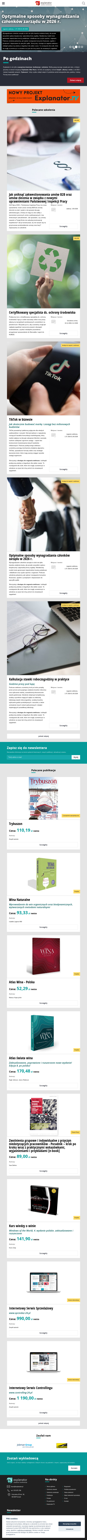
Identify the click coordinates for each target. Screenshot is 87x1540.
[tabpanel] (43, 29)
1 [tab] (70, 47)
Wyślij (76, 757)
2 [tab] (73, 47)
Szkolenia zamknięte (53, 1492)
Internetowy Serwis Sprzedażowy (31, 1308)
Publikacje (50, 1495)
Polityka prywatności (70, 1489)
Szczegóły (63, 226)
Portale (49, 1498)
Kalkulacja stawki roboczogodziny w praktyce (39, 679)
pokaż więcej (43, 736)
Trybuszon (15, 823)
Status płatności (68, 1492)
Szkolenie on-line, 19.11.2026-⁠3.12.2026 (71, 322)
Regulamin (67, 1486)
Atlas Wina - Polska (22, 982)
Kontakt (74, 1468)
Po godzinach (17, 58)
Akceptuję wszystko (69, 1524)
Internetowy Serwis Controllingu (30, 1387)
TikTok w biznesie (20, 419)
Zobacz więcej (75, 80)
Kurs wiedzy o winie (22, 1225)
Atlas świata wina (21, 1058)
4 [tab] (79, 47)
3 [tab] (76, 47)
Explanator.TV (51, 1504)
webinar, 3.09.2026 (72, 209)
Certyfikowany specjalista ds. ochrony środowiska (42, 312)
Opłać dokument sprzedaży (72, 1495)
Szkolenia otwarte (52, 1489)
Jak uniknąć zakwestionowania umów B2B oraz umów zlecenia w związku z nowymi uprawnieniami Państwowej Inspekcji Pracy (40, 198)
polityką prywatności (25, 1530)
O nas (66, 1498)
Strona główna (51, 1486)
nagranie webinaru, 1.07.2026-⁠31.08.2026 (71, 435)
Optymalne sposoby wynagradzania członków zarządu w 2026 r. (39, 557)
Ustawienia (69, 1529)
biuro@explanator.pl (17, 1486)
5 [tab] (82, 47)
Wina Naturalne (19, 899)
